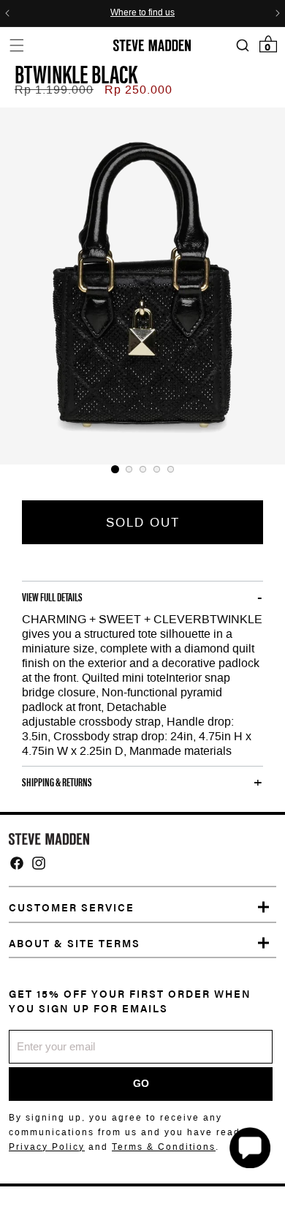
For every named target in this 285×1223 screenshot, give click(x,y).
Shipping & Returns (57, 782)
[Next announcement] (277, 13)
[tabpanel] (142, 286)
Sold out (143, 522)
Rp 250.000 (138, 90)
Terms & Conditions (164, 1147)
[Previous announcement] (7, 13)
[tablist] (142, 469)
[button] (16, 45)
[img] (17, 863)
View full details (52, 597)
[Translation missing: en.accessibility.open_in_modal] (142, 286)
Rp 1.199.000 (54, 90)
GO (141, 1083)
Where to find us (142, 13)
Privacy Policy (47, 1147)
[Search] (242, 46)
